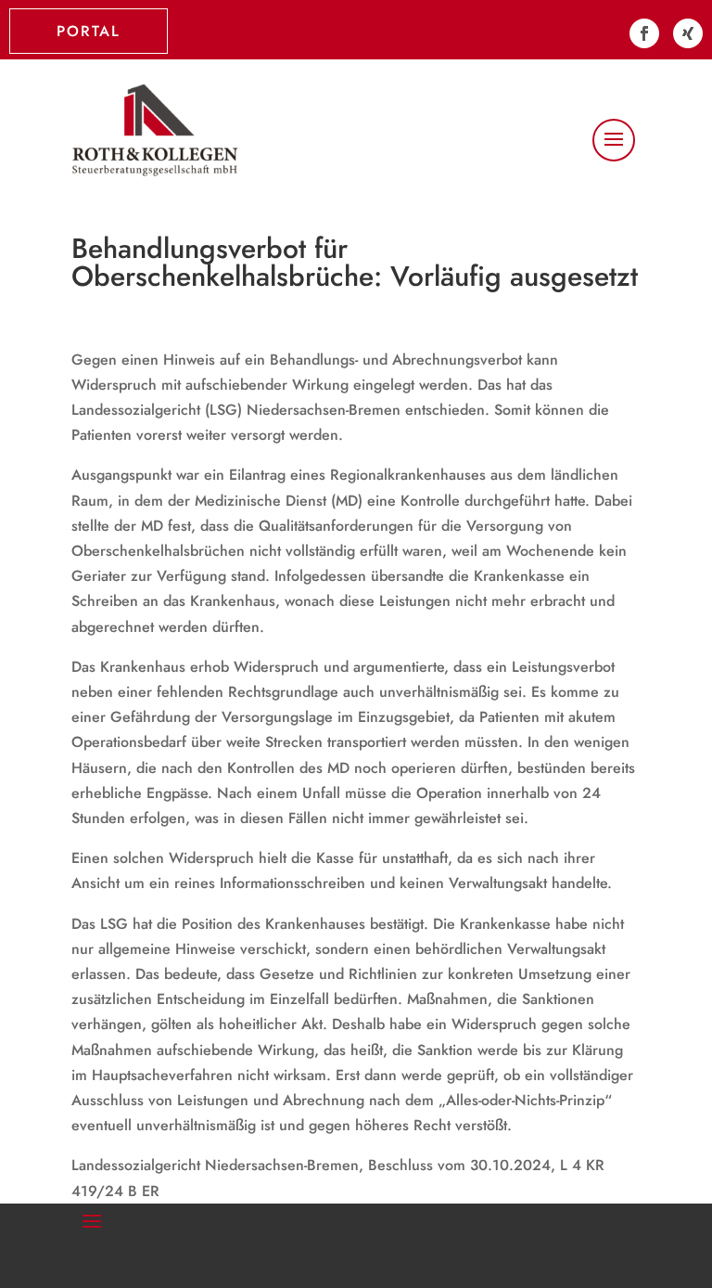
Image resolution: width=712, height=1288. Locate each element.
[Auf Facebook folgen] (644, 33)
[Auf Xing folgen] (688, 33)
